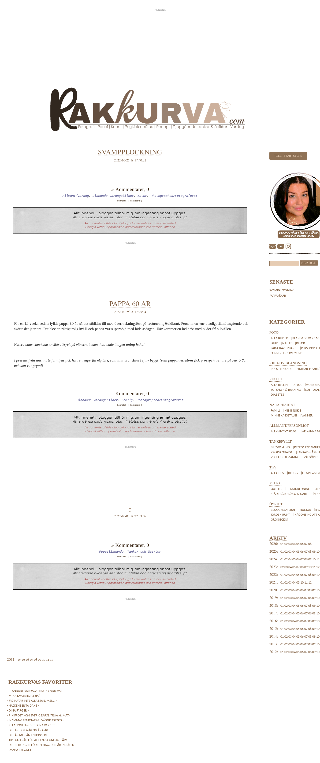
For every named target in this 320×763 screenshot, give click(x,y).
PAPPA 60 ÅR (277, 296)
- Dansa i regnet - (20, 750)
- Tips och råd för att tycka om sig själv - (38, 740)
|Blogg (292, 473)
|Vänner (306, 415)
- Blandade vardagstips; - (35, 691)
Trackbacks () (136, 201)
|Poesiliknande (281, 369)
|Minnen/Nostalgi (283, 415)
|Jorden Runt (280, 515)
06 (302, 544)
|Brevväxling (279, 447)
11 (318, 559)
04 (294, 544)
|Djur (273, 343)
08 (310, 544)
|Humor (305, 510)
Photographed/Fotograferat (174, 196)
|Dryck (296, 385)
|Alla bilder (278, 338)
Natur (142, 196)
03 (290, 544)
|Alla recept (278, 385)
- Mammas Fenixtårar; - (35, 720)
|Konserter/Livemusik (285, 353)
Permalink (122, 201)
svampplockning (281, 290)
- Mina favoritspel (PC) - (24, 696)
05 (298, 544)
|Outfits (276, 489)
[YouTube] (281, 247)
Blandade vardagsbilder (113, 196)
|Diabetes (276, 395)
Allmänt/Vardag (76, 196)
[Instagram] (288, 247)
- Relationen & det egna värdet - (31, 725)
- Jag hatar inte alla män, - (32, 701)
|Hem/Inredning (298, 489)
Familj (127, 400)
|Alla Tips (276, 473)
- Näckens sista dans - (23, 706)
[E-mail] (273, 247)
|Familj (274, 411)
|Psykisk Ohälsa (281, 452)
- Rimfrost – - (38, 715)
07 (306, 544)
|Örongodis (278, 520)
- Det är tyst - (28, 730)
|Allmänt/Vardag (282, 431)
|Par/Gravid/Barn (283, 348)
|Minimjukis (292, 411)
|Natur (286, 343)
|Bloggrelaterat (282, 510)
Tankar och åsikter (144, 552)
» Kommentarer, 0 (130, 189)
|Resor (300, 343)
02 (286, 544)
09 (314, 552)
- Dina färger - (18, 710)
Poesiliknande (111, 552)
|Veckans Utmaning (284, 457)
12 (318, 567)
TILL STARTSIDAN (288, 156)
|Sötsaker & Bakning (285, 390)
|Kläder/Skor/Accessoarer (289, 494)
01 (282, 544)
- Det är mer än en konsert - (28, 735)
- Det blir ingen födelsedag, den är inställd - (41, 745)
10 (318, 552)
